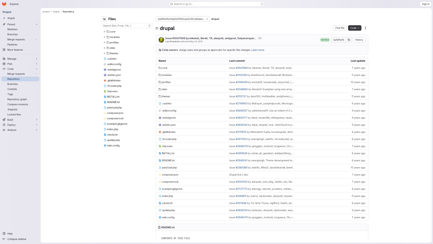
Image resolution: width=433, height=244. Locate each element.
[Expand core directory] (104, 32)
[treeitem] (127, 31)
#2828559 (242, 210)
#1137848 (241, 203)
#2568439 (242, 82)
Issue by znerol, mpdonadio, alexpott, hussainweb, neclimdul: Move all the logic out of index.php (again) (262, 196)
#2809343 (241, 124)
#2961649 (241, 153)
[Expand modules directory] (104, 37)
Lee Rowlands (172, 41)
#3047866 (178, 38)
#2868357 (242, 110)
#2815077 (241, 117)
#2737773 (241, 188)
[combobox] (127, 25)
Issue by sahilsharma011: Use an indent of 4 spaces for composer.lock (262, 110)
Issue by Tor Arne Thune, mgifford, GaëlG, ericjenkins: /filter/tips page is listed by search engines (262, 203)
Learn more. (258, 49)
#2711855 (241, 131)
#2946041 (241, 160)
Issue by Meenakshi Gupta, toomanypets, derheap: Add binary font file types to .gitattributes (262, 131)
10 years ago (358, 82)
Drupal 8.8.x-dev (238, 174)
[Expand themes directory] (104, 53)
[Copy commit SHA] (349, 40)
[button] (325, 40)
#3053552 (241, 181)
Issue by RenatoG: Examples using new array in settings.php (262, 89)
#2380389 (241, 167)
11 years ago (358, 75)
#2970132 (241, 139)
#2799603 (242, 103)
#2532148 (241, 75)
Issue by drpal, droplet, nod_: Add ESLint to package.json (262, 124)
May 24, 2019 (196, 41)
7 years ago (358, 67)
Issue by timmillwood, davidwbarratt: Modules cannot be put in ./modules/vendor (262, 75)
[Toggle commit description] (260, 38)
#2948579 (242, 146)
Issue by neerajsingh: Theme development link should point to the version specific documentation (262, 160)
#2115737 (241, 96)
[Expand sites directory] (104, 48)
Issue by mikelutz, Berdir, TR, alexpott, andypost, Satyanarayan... (210, 38)
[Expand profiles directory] (104, 42)
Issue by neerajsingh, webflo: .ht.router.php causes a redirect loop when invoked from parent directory (262, 139)
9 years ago (358, 103)
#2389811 (241, 196)
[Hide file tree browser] (104, 19)
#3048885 (242, 89)
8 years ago (358, 131)
